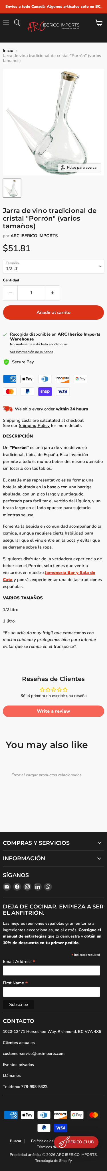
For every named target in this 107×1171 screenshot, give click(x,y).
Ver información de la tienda (31, 352)
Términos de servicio (53, 1147)
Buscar (15, 1141)
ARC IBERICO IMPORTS (34, 236)
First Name (15, 982)
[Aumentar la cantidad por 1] (52, 292)
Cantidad (11, 280)
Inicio (8, 50)
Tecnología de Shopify (53, 1160)
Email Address (19, 961)
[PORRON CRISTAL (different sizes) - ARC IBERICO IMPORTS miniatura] (12, 188)
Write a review (53, 711)
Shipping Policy (34, 425)
